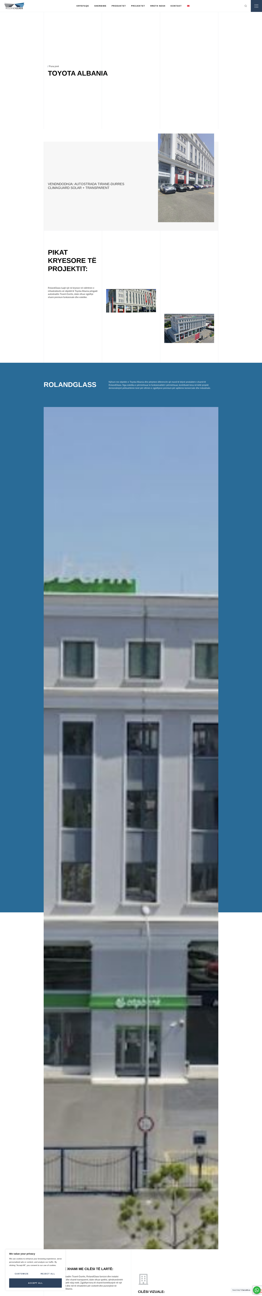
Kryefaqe (83, 6)
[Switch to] (188, 6)
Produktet (119, 6)
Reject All (48, 1274)
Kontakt (176, 6)
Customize (22, 1274)
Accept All (35, 1283)
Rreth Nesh (157, 6)
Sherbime (100, 6)
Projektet (138, 6)
